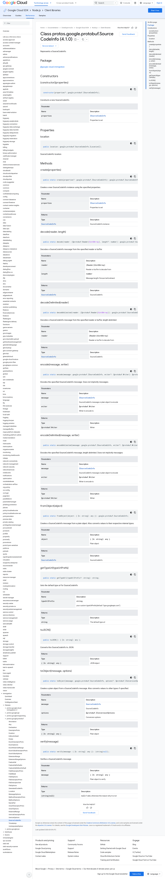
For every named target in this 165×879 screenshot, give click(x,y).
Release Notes (73, 852)
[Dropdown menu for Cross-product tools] (76, 3)
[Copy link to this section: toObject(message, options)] (74, 671)
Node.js (36, 10)
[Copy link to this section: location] (51, 136)
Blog (134, 844)
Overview (7, 15)
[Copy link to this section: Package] (54, 60)
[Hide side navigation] (29, 874)
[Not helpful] (136, 28)
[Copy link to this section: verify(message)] (60, 741)
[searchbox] (16, 23)
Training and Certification (109, 860)
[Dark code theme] (131, 89)
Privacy (51, 869)
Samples (42, 15)
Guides (18, 15)
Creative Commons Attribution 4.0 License (100, 823)
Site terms (60, 869)
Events (135, 848)
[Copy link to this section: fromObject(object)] (64, 506)
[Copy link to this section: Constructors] (61, 76)
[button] (16, 693)
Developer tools (67, 28)
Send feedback (128, 34)
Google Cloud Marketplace (45, 852)
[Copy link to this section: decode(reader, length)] (68, 232)
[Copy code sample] (135, 89)
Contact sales (40, 856)
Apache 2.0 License (45, 825)
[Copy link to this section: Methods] (55, 163)
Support (71, 848)
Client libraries (53, 10)
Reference (30, 15)
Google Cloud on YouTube (142, 856)
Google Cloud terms (73, 869)
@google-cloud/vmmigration (52, 67)
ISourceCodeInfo (98, 116)
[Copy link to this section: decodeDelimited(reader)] (71, 302)
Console (126, 3)
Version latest (49, 46)
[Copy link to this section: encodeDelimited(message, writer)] (81, 435)
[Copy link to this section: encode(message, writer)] (70, 364)
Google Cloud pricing (43, 848)
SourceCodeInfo (48, 224)
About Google (40, 869)
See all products (41, 844)
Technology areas (41, 3)
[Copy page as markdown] (83, 39)
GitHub (102, 844)
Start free (155, 10)
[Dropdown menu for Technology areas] (51, 3)
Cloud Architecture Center (110, 856)
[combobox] (105, 3)
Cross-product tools (65, 3)
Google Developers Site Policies (77, 825)
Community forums (75, 844)
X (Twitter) (137, 852)
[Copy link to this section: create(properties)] (63, 170)
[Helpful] (132, 28)
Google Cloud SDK (18, 10)
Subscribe (137, 874)
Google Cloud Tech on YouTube (144, 860)
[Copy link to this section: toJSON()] (53, 630)
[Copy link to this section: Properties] (57, 130)
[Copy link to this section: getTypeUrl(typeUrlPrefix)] (70, 568)
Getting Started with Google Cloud (113, 848)
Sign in (159, 3)
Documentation (53, 28)
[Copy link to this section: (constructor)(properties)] (70, 82)
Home (42, 28)
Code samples (105, 852)
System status (73, 856)
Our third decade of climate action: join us (99, 869)
